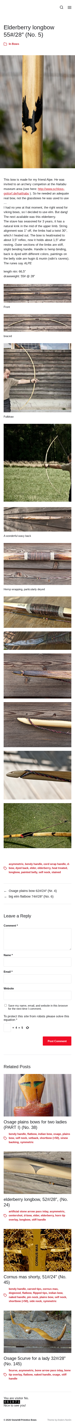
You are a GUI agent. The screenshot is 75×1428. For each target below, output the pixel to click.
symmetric (26, 1142)
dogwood (15, 1292)
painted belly (29, 872)
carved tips (34, 1288)
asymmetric (16, 863)
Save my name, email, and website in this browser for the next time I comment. (38, 1007)
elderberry (44, 867)
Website (9, 988)
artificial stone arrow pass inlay (28, 1211)
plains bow (46, 1297)
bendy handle (33, 863)
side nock (35, 1301)
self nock (44, 872)
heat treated (59, 867)
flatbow (32, 1133)
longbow (14, 872)
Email (8, 971)
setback (33, 1137)
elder (33, 867)
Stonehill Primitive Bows (24, 1420)
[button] (62, 7)
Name (8, 955)
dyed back (21, 867)
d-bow (28, 1215)
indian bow (45, 1133)
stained (56, 872)
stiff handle (39, 1219)
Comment (11, 925)
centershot (15, 1215)
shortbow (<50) (49, 1137)
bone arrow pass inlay (49, 1370)
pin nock (32, 1297)
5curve (13, 1370)
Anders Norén (64, 1420)
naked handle (17, 1297)
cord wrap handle (55, 863)
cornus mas (50, 1288)
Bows (15, 43)
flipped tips (40, 1292)
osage (57, 1133)
